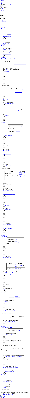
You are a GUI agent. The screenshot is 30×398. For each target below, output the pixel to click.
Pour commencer (3, 28)
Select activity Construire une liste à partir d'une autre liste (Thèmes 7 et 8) (10, 366)
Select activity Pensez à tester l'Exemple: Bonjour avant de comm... (9, 68)
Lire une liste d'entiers (17, 264)
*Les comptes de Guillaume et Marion (18, 92)
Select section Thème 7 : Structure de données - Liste (7, 260)
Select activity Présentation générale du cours (7, 40)
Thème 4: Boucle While (4, 123)
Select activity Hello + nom (5, 70)
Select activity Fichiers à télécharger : (6, 384)
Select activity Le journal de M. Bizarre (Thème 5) (8, 370)
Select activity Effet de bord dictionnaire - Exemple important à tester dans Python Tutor (11, 320)
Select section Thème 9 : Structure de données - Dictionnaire (7, 313)
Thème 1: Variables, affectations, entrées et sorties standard (8, 58)
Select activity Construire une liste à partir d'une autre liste (8, 309)
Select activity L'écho (5, 114)
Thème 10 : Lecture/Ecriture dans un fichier (6, 327)
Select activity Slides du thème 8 (6, 298)
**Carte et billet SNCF (17, 242)
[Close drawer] (0, 8)
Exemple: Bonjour (9, 34)
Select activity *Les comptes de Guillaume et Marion (8, 102)
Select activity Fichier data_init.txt (6, 386)
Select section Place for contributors (5, 389)
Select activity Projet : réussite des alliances (7, 380)
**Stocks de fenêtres (18, 131)
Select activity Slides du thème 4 (6, 132)
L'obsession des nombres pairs (17, 268)
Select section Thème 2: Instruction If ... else (6, 85)
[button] (10, 4)
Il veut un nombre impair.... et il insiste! (19, 126)
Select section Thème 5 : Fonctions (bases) (6, 168)
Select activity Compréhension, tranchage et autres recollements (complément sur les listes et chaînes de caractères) (13, 355)
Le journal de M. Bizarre (21, 174)
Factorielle (17, 128)
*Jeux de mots (16, 266)
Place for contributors (4, 391)
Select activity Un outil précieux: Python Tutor (7, 48)
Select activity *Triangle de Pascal (6, 223)
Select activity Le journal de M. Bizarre (7, 204)
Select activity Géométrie (5, 252)
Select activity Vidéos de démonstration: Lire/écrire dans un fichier (9, 333)
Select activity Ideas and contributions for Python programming (9, 393)
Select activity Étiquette (5, 188)
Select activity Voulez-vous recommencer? (7, 134)
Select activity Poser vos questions (6, 42)
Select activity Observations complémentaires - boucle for (8, 300)
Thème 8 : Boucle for (3, 293)
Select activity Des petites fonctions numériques (7, 189)
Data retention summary (2, 396)
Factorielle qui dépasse (21, 176)
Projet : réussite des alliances (4, 375)
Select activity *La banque (5, 219)
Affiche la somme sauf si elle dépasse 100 (19, 89)
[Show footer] (0, 395)
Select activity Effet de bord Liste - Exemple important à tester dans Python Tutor (10, 271)
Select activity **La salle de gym (6, 164)
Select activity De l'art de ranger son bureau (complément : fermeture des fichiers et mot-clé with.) (12, 340)
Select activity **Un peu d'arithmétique (7, 227)
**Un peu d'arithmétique (21, 178)
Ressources (2, 45)
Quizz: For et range (16, 296)
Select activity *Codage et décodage (6, 284)
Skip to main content (2, 0)
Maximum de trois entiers (17, 91)
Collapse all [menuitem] (3, 10)
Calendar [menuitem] (2, 2)
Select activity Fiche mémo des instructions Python (8, 51)
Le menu (16, 239)
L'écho (18, 110)
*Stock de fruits (20, 317)
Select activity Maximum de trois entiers (7, 98)
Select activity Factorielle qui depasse (6, 208)
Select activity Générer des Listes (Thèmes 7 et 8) (7, 362)
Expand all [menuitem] (1, 10)
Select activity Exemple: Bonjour (6, 35)
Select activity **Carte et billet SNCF (6, 256)
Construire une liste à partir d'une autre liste (18, 265)
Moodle (3, 397)
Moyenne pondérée (20, 173)
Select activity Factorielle (5, 145)
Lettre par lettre (17, 129)
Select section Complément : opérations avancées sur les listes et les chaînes (9, 345)
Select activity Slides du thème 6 (6, 243)
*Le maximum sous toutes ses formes (22, 175)
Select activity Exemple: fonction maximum (7, 184)
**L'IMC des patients (20, 330)
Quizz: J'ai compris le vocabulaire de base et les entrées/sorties (20, 64)
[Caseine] (2, 8)
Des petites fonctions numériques (22, 172)
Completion (4, 79)
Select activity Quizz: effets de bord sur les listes (7, 288)
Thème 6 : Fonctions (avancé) (4, 236)
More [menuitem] (1, 3)
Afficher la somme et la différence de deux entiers (19, 62)
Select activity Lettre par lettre (6, 149)
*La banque (20, 177)
